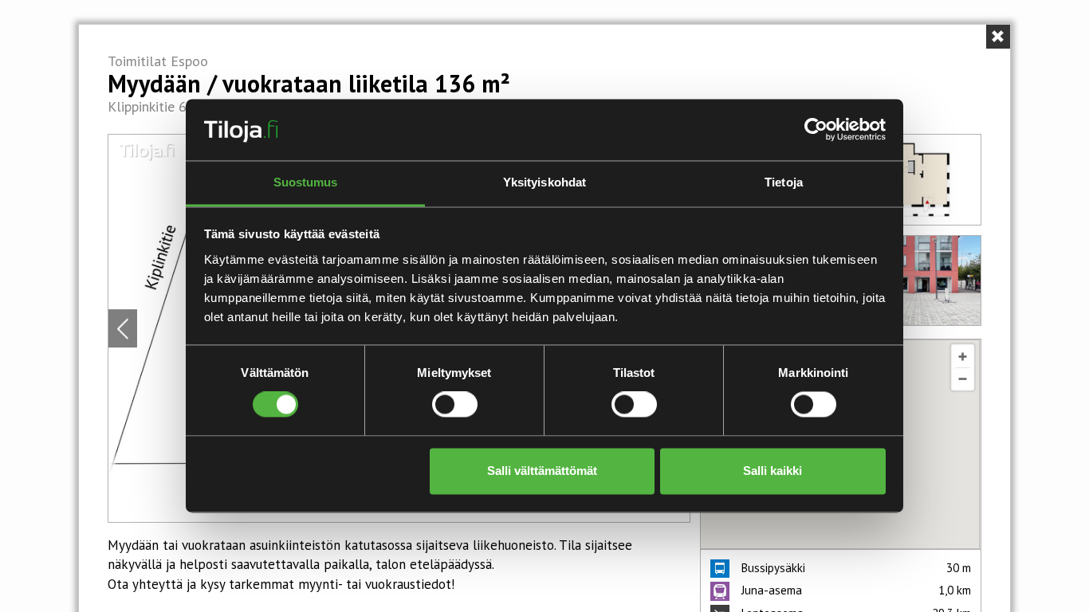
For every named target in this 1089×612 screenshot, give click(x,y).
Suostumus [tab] (305, 182)
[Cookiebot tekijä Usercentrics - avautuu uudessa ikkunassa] (816, 130)
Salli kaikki (772, 470)
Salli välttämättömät (542, 470)
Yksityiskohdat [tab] (544, 182)
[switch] (455, 405)
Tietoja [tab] (784, 182)
